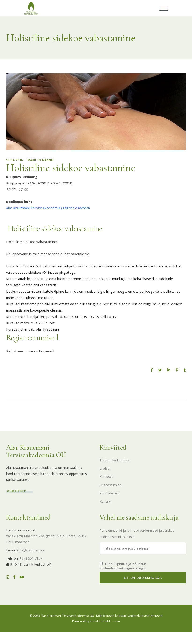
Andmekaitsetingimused (145, 615)
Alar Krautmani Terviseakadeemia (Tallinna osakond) (48, 208)
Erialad (105, 468)
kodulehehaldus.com (105, 621)
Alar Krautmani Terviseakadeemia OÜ (67, 615)
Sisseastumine (110, 485)
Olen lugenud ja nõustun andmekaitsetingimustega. (123, 565)
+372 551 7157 (30, 558)
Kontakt (105, 501)
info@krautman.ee (31, 550)
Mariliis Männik (41, 160)
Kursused (107, 476)
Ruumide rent (110, 493)
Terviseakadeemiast (115, 460)
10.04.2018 (14, 160)
